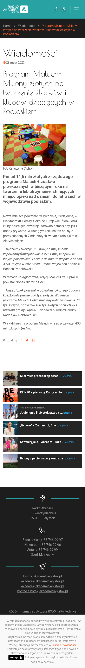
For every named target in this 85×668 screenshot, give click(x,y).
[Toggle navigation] (76, 9)
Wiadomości (26, 26)
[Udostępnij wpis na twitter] (26, 340)
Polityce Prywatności (64, 645)
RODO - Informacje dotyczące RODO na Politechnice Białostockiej (42, 613)
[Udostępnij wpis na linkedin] (32, 340)
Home (7, 26)
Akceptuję (16, 657)
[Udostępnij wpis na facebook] (20, 340)
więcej (66, 376)
